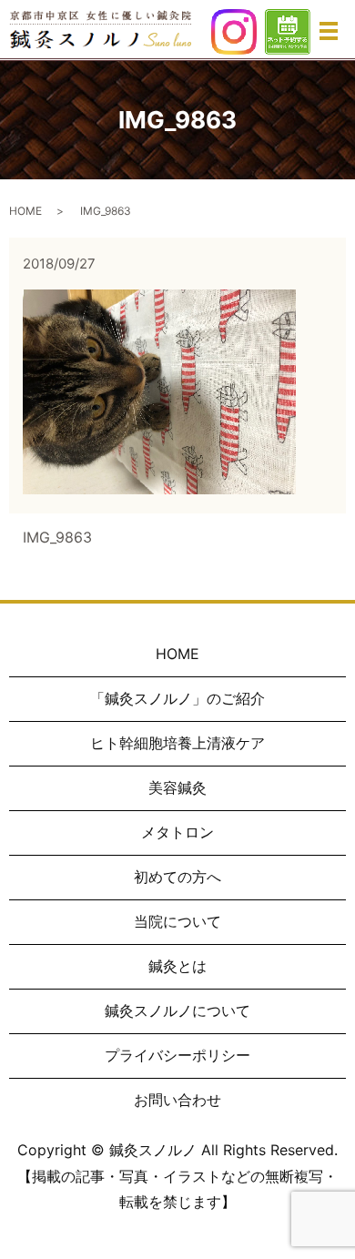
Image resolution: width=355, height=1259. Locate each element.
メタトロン (177, 832)
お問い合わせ (177, 1100)
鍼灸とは (177, 966)
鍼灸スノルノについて (177, 1010)
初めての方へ (177, 877)
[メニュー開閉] (329, 31)
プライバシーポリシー (177, 1055)
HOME (25, 211)
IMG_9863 (57, 537)
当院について (177, 921)
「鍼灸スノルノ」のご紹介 (177, 698)
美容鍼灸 (177, 787)
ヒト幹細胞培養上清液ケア (177, 743)
